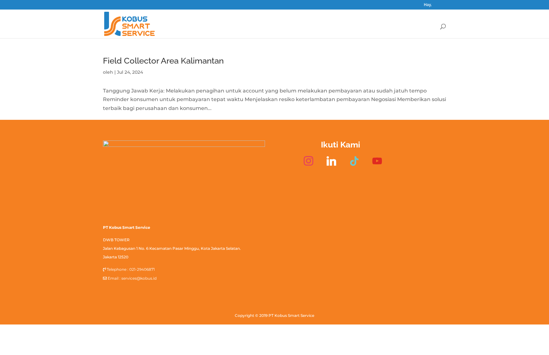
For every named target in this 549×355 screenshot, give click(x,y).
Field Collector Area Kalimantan (163, 60)
